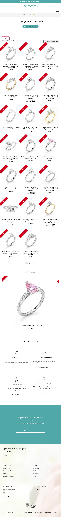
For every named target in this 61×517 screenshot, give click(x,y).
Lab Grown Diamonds (8, 476)
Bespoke (5, 473)
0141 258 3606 (8, 486)
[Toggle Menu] (57, 11)
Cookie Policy (48, 512)
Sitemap (56, 512)
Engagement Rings (7, 465)
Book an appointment (10, 489)
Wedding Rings (7, 468)
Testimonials (36, 468)
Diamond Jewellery (7, 471)
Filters (6, 38)
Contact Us (35, 476)
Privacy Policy (38, 512)
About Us (35, 465)
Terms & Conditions (27, 512)
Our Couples (36, 471)
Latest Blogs (36, 473)
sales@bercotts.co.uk (10, 493)
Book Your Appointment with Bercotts (30, 1)
